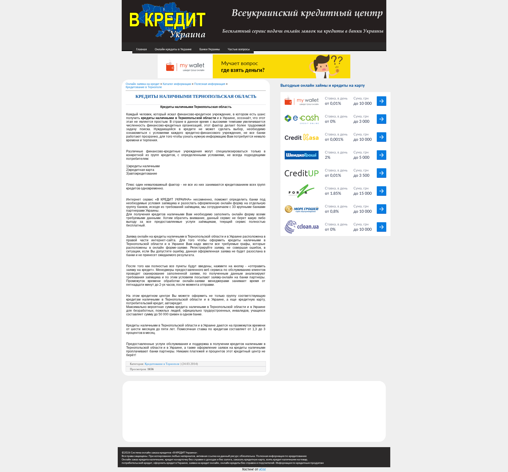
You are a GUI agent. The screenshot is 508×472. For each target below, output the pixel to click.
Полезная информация (209, 83)
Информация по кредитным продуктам (300, 463)
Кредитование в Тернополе (144, 87)
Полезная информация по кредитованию (281, 456)
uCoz (262, 469)
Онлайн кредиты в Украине (173, 49)
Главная (141, 49)
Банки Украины (209, 49)
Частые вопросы (239, 49)
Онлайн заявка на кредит (143, 83)
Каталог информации (177, 83)
